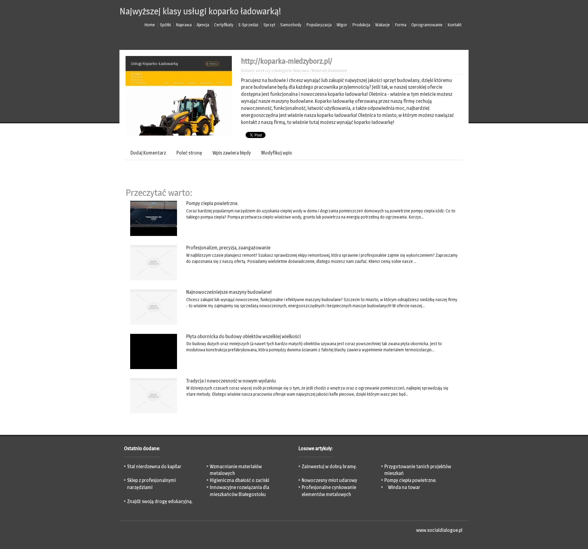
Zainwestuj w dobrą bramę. (329, 466)
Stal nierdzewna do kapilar (154, 466)
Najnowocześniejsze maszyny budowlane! (229, 292)
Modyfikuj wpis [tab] (276, 153)
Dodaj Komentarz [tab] (148, 153)
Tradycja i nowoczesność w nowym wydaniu (231, 381)
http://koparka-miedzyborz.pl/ (286, 61)
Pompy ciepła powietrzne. (212, 203)
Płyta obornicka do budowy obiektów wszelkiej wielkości (243, 336)
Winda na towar (402, 487)
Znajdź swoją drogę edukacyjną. (160, 501)
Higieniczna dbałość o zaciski (239, 480)
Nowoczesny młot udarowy (329, 480)
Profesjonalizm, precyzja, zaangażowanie (228, 248)
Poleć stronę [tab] (189, 153)
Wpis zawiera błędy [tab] (232, 153)
